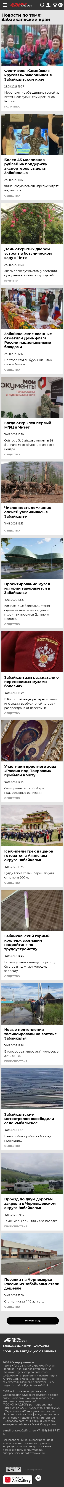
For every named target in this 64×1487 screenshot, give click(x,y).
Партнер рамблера (33, 1469)
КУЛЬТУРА (11, 280)
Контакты (41, 1346)
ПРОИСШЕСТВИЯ (15, 1061)
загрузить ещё (33, 1321)
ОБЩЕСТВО (12, 195)
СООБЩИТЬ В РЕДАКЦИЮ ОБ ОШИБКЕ (29, 1351)
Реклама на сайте (17, 1346)
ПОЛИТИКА (12, 106)
